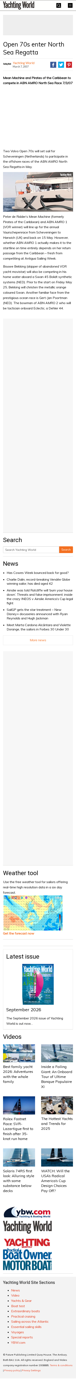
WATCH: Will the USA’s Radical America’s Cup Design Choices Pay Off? (55, 1181)
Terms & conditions (61, 1365)
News (10, 563)
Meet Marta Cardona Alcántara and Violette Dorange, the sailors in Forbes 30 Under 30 (39, 627)
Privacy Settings (31, 1370)
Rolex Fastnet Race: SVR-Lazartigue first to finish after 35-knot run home (18, 1129)
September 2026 (23, 1009)
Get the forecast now (18, 933)
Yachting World (23, 63)
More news (38, 640)
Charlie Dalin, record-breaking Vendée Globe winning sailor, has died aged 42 (38, 581)
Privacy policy (12, 1370)
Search (66, 549)
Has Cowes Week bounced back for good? (38, 573)
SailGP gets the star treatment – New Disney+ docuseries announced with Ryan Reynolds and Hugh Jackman (37, 614)
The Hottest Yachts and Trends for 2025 (57, 1123)
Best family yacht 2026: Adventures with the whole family (18, 1074)
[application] (38, 192)
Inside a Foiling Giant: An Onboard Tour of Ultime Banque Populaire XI (56, 1076)
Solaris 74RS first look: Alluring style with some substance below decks (18, 1181)
